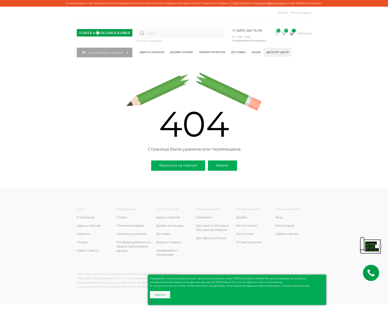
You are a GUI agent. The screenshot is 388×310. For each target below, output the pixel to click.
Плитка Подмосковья (143, 274)
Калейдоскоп (155, 41)
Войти (283, 13)
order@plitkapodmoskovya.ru (249, 40)
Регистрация (301, 13)
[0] (277, 34)
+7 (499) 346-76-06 (239, 3)
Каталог (222, 165)
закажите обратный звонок (270, 3)
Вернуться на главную (178, 165)
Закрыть (160, 294)
